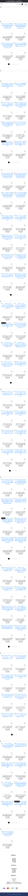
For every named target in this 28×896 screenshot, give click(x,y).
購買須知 (14, 859)
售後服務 (14, 861)
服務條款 (14, 872)
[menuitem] (9, 64)
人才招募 (14, 862)
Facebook (14, 878)
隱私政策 (14, 869)
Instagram (14, 879)
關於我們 (14, 858)
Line (14, 881)
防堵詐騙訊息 (14, 868)
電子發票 (14, 871)
